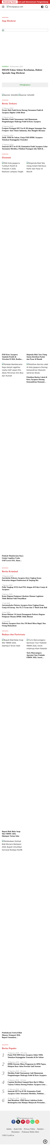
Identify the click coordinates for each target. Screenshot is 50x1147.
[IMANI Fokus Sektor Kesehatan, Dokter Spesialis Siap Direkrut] (25, 46)
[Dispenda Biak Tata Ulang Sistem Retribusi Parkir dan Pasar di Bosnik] (37, 257)
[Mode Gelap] (42, 7)
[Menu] (3, 7)
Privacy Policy (29, 1129)
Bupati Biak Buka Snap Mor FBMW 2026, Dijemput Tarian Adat (11, 834)
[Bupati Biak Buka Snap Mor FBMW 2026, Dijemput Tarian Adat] (12, 734)
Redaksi (40, 1129)
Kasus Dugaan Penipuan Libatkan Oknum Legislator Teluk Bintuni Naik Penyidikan (22, 597)
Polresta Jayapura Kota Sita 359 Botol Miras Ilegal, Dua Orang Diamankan (24, 624)
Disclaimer (15, 1132)
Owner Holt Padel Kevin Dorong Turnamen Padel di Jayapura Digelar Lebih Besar (22, 111)
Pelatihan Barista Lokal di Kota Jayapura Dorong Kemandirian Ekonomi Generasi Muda (37, 379)
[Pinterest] (23, 1122)
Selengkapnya (25, 85)
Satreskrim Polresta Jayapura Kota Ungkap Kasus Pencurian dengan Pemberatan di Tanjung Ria (21, 579)
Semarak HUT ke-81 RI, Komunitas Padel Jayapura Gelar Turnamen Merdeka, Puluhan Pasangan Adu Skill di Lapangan (25, 148)
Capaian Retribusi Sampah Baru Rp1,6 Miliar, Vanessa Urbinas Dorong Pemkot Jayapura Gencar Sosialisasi (27, 1083)
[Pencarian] (46, 7)
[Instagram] (28, 1122)
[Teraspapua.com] (14, 6)
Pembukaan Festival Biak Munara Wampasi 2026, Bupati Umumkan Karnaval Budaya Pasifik (12, 1035)
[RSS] (37, 1122)
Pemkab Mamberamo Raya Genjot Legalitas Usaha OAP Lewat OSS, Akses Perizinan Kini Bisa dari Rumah (12, 558)
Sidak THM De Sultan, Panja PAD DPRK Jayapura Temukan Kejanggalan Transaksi (22, 139)
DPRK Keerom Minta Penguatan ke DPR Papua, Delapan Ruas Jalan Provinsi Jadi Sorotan (27, 1065)
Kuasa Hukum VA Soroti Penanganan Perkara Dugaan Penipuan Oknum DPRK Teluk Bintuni (23, 615)
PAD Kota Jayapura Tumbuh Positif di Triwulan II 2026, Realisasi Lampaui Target (12, 357)
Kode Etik (18, 1129)
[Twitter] (18, 1122)
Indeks (9, 1129)
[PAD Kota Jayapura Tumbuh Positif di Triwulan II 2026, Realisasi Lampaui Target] (12, 257)
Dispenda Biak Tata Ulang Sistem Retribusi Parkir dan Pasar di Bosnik (37, 357)
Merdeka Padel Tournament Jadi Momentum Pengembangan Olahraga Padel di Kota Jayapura (21, 120)
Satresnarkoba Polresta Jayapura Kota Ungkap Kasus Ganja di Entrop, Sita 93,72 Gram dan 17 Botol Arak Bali (24, 606)
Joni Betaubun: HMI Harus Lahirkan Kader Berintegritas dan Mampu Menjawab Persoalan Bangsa (26, 1101)
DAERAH (5, 66)
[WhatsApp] (32, 1122)
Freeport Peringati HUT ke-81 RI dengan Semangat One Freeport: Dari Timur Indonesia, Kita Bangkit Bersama (24, 129)
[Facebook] (13, 1122)
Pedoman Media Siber (30, 1132)
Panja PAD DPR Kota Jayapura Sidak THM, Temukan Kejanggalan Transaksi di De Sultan (26, 1056)
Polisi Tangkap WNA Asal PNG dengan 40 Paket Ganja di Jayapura (24, 588)
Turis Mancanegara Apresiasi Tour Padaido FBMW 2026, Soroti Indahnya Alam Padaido (36, 655)
